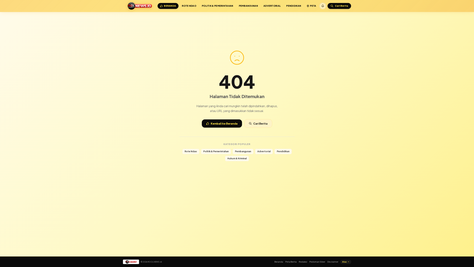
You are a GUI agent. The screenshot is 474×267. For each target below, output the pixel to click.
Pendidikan (293, 5)
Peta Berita (291, 262)
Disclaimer (332, 262)
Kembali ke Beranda (224, 123)
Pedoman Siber (317, 262)
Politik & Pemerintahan (217, 5)
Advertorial (272, 5)
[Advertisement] (237, 22)
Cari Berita (260, 123)
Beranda (170, 5)
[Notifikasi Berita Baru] (322, 6)
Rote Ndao (189, 5)
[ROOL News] (140, 6)
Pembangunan (248, 5)
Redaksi (303, 262)
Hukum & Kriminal (237, 158)
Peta (313, 5)
